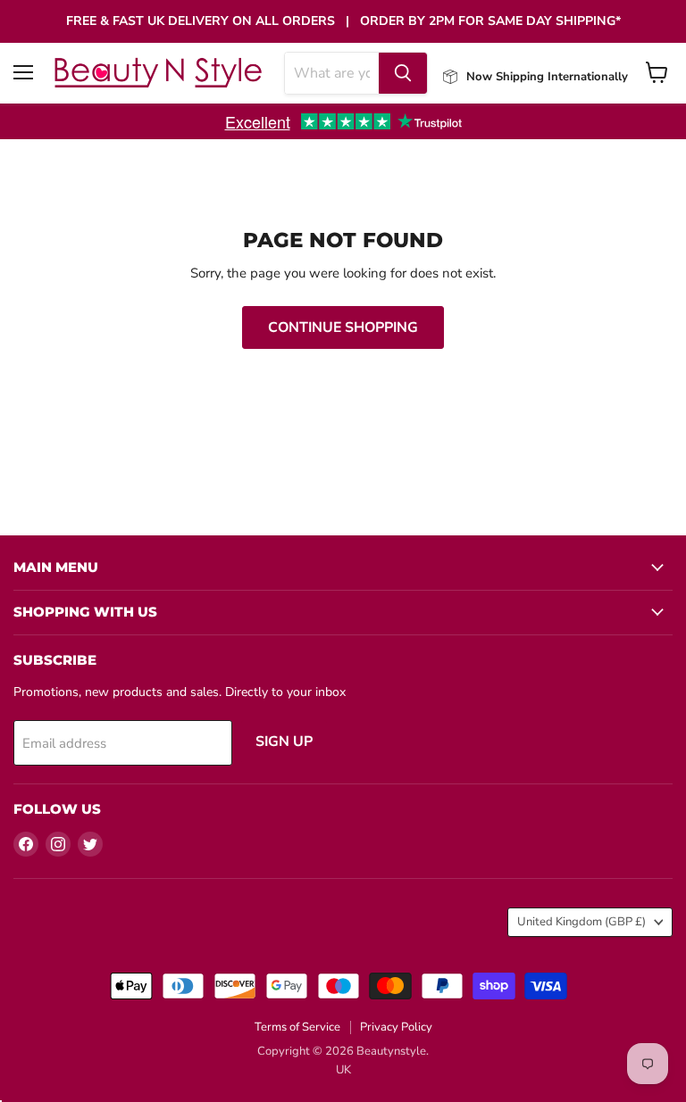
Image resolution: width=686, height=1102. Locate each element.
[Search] (403, 73)
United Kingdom (581, 922)
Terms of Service (297, 1027)
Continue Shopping (343, 327)
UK (343, 1070)
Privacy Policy (396, 1027)
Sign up (284, 741)
